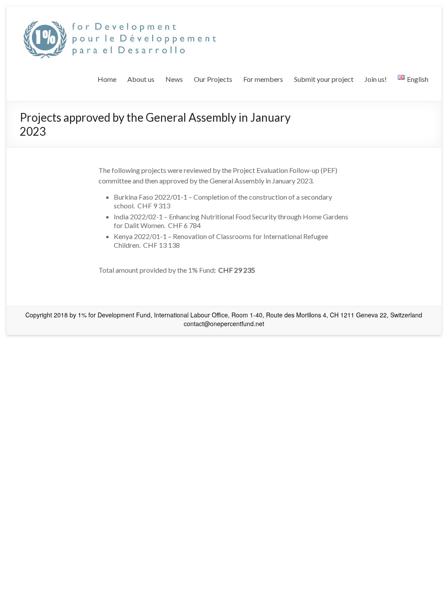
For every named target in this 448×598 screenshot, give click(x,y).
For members (263, 79)
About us (140, 79)
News (174, 79)
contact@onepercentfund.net (224, 323)
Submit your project (324, 79)
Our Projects (213, 79)
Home (107, 79)
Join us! (375, 79)
